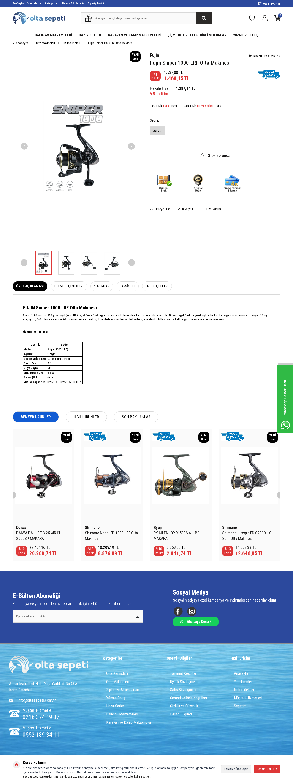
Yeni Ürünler (243, 681)
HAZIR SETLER (90, 35)
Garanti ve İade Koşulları (188, 698)
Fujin (154, 55)
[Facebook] (178, 611)
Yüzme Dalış (115, 698)
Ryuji (158, 527)
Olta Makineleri (45, 43)
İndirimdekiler (244, 689)
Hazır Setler (115, 706)
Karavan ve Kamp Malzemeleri (129, 722)
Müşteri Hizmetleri (248, 698)
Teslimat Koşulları (183, 673)
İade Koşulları (157, 286)
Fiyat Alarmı (214, 209)
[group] (78, 146)
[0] (277, 19)
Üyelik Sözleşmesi (183, 681)
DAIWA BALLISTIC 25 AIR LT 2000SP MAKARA (38, 536)
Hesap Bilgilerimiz (73, 3)
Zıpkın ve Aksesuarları (122, 689)
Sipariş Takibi (96, 3)
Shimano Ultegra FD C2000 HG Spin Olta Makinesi (246, 536)
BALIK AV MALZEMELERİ (53, 35)
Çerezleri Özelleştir (236, 769)
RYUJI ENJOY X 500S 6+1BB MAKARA (177, 536)
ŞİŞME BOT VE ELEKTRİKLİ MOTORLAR (197, 35)
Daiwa (21, 527)
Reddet (27, 776)
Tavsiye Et (188, 209)
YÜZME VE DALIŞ (245, 35)
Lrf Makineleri (71, 43)
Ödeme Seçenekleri (68, 286)
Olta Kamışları (117, 673)
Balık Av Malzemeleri (122, 714)
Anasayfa (22, 43)
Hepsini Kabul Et (267, 769)
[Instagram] (192, 611)
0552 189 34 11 (271, 3)
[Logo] (49, 665)
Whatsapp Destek (199, 622)
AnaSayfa (18, 3)
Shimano (92, 527)
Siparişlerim (34, 3)
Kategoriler (52, 3)
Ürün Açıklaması (30, 286)
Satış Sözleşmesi (183, 689)
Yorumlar (101, 286)
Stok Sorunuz (219, 155)
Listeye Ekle (162, 209)
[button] (24, 146)
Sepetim (240, 706)
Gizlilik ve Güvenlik (184, 706)
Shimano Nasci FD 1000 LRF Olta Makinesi (111, 536)
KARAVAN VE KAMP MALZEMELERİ (134, 35)
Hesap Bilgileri (181, 714)
